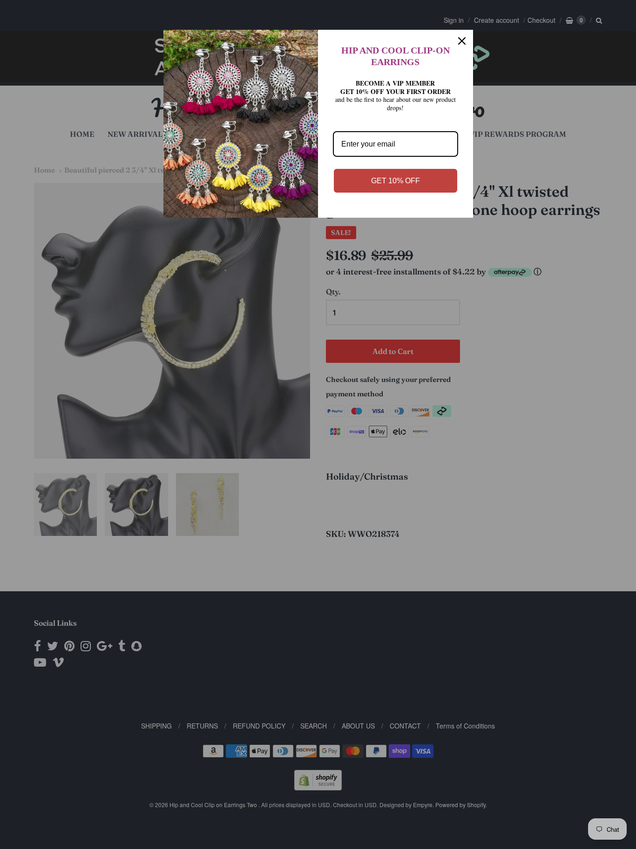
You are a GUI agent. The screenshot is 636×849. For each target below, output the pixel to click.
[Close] (462, 41)
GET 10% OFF (395, 181)
